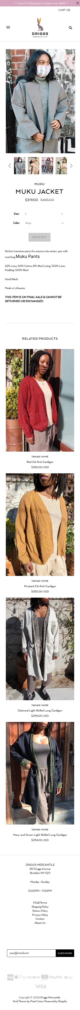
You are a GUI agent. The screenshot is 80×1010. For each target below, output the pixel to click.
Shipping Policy (40, 906)
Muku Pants (28, 256)
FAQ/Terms (40, 902)
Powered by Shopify (55, 1001)
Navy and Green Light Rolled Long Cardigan (40, 835)
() (64, 10)
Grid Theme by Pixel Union (28, 1001)
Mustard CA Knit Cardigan (40, 586)
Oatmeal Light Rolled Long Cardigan (40, 710)
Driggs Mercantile (50, 997)
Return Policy (40, 910)
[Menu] (8, 28)
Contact (40, 918)
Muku (39, 184)
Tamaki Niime (40, 456)
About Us (40, 923)
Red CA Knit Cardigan (40, 462)
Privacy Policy (40, 915)
